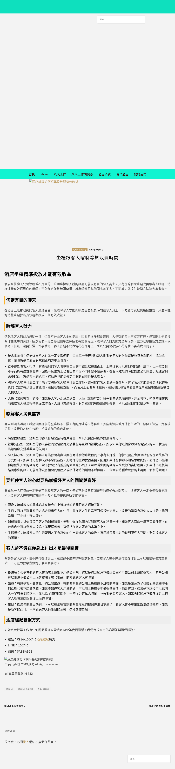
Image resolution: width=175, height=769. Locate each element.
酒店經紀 (43, 639)
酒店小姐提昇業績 (25, 689)
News (44, 174)
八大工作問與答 (82, 174)
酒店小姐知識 (43, 689)
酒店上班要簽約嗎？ (15, 706)
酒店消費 (104, 174)
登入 (26, 742)
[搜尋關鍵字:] (121, 19)
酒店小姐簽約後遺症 (160, 706)
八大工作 (60, 174)
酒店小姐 (10, 689)
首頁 (32, 174)
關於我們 (140, 174)
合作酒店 (122, 174)
